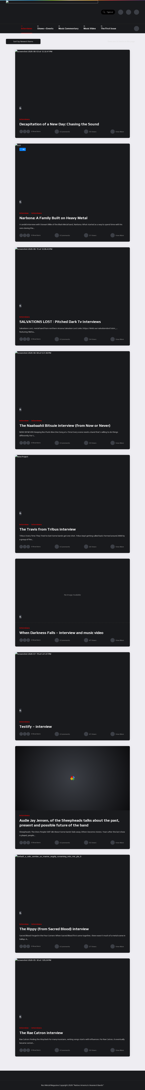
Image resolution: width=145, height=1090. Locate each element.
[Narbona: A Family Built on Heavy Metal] (72, 176)
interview (24, 213)
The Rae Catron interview (41, 1033)
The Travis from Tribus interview (47, 529)
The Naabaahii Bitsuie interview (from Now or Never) (64, 425)
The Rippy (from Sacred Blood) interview (54, 929)
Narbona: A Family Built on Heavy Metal (53, 218)
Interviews (24, 119)
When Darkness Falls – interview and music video (61, 633)
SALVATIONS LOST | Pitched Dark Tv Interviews (60, 322)
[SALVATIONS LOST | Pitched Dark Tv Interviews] (72, 279)
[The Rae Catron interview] (72, 990)
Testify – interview (35, 726)
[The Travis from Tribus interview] (72, 487)
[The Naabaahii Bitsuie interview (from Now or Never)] (72, 383)
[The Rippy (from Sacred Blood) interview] (72, 887)
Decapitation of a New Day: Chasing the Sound (59, 124)
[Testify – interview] (72, 684)
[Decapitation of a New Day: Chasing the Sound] (72, 82)
